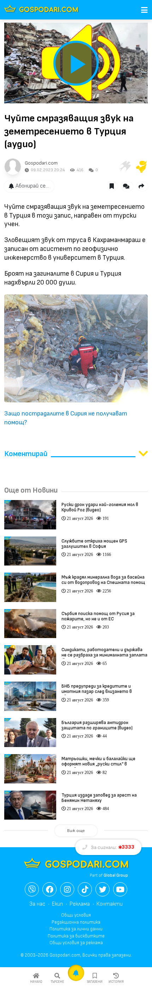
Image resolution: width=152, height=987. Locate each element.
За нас (37, 904)
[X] (102, 889)
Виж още (76, 830)
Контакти (110, 904)
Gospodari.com (41, 163)
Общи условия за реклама (76, 943)
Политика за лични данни (76, 929)
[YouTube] (120, 889)
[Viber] (32, 889)
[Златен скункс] (141, 166)
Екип (57, 904)
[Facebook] (49, 889)
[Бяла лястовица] (124, 166)
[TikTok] (85, 889)
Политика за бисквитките (76, 936)
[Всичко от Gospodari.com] (12, 166)
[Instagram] (67, 889)
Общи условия (76, 915)
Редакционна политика (76, 922)
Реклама (80, 904)
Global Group (116, 875)
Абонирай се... (32, 186)
